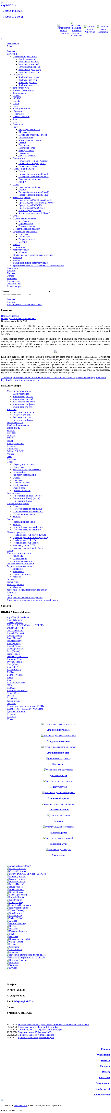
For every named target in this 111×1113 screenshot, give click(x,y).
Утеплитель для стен (28, 72)
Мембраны (23, 221)
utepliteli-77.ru (20, 1105)
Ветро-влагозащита (28, 226)
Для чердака (58, 855)
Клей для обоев (26, 150)
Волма (10, 677)
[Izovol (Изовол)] (15, 889)
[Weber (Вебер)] (15, 918)
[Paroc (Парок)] (15, 902)
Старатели (12, 698)
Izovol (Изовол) (14, 641)
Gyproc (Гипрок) (15, 630)
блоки (16, 184)
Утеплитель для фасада (29, 69)
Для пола (58, 821)
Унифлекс (23, 234)
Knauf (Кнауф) (14, 643)
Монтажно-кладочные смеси (32, 135)
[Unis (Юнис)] (14, 913)
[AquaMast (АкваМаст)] (19, 866)
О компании (103, 1054)
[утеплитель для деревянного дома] (58, 735)
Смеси (16, 127)
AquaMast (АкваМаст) (18, 617)
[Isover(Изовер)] (15, 887)
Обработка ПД (102, 1089)
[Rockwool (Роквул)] (17, 907)
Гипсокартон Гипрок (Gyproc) (33, 161)
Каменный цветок (16, 682)
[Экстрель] (12, 965)
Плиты (21, 171)
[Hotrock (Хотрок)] (16, 881)
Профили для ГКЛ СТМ (30, 205)
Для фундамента (26, 59)
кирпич (16, 260)
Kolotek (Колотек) (15, 646)
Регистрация (13, 43)
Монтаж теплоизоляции (30, 140)
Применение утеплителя (25, 56)
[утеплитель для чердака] (58, 849)
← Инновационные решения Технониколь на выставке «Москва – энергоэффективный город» (48, 377)
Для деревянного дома (58, 741)
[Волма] (11, 926)
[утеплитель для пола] (58, 815)
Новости (11, 302)
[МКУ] (10, 934)
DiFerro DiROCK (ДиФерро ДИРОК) (25, 625)
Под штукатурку (58, 787)
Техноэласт (24, 236)
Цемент (22, 142)
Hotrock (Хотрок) (15, 633)
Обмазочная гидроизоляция (26, 229)
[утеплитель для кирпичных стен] (58, 747)
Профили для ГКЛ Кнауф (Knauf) (34, 200)
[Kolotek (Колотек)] (17, 894)
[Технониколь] (14, 949)
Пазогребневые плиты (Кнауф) (33, 174)
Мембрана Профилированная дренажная (33, 255)
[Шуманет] (12, 962)
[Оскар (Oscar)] (15, 941)
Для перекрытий (58, 844)
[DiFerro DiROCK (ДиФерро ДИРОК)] (26, 874)
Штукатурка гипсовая (29, 129)
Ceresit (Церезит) (15, 622)
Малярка (22, 252)
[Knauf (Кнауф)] (15, 892)
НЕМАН (11, 688)
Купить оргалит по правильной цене (36, 1037)
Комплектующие (21, 249)
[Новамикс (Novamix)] (18, 939)
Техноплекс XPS (21, 87)
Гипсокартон (19, 158)
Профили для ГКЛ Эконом (31, 208)
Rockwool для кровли (29, 77)
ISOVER (17, 101)
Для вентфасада (58, 775)
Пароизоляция (25, 223)
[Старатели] (13, 947)
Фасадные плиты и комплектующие (30, 263)
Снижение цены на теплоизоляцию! (36, 1035)
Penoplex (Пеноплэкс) (17, 656)
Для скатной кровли (58, 809)
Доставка (105, 1066)
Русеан (10, 695)
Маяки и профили (21, 197)
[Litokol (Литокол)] (16, 897)
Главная (11, 299)
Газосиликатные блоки (29, 179)
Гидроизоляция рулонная (25, 231)
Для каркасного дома (58, 730)
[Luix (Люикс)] (14, 900)
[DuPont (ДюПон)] (16, 876)
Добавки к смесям (27, 155)
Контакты (104, 1077)
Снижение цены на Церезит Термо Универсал (40, 1029)
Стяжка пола (24, 153)
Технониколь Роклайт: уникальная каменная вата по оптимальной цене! (53, 1024)
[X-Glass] (12, 921)
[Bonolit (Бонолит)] (16, 868)
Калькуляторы (102, 1094)
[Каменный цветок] (17, 931)
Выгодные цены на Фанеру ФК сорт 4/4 (38, 1027)
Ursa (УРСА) (13, 667)
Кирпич (22, 182)
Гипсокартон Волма (28, 166)
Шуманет (17, 111)
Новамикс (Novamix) (17, 690)
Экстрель (11, 716)
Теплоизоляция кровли (29, 67)
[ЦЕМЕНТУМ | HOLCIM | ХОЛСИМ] (26, 957)
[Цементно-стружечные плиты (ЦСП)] (26, 955)
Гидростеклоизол (26, 239)
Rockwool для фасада (28, 85)
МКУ (9, 685)
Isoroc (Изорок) (14, 635)
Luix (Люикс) (13, 651)
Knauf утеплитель (21, 108)
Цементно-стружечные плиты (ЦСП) (25, 706)
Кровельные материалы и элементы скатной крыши (38, 265)
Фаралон (11, 703)
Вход (9, 46)
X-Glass (10, 672)
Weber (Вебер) (14, 669)
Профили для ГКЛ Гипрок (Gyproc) (35, 202)
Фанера (16, 119)
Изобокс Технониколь (23, 90)
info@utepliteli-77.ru (24, 1001)
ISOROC (17, 98)
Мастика (22, 242)
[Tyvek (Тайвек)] (15, 910)
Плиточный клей (26, 148)
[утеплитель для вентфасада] (58, 769)
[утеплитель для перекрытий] (58, 838)
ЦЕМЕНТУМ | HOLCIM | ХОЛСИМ (25, 709)
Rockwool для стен (27, 80)
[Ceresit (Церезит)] (16, 871)
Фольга (16, 244)
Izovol (15, 106)
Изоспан (11, 680)
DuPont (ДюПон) (15, 628)
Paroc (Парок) (13, 654)
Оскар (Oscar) (13, 693)
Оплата (106, 1072)
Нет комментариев (10, 316)
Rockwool (17, 74)
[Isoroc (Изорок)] (15, 884)
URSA (16, 103)
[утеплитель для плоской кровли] (58, 792)
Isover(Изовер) (14, 638)
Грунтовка (23, 145)
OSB (15, 121)
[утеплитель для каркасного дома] (58, 724)
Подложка (18, 124)
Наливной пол (25, 137)
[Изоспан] (12, 928)
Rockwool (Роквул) (16, 659)
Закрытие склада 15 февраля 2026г (35, 1032)
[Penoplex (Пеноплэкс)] (19, 905)
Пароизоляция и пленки (25, 218)
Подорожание (103, 1083)
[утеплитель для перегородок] (58, 826)
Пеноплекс (18, 114)
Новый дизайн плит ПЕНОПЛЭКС (24, 304)
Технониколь (19, 93)
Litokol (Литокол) (15, 648)
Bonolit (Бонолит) (15, 620)
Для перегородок (58, 832)
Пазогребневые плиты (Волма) (33, 176)
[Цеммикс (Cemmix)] (17, 960)
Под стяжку (58, 764)
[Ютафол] (12, 968)
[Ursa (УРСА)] (14, 915)
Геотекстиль (19, 247)
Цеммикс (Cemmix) (16, 711)
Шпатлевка (24, 132)
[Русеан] (11, 944)
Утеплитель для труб (28, 64)
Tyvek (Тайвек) (14, 661)
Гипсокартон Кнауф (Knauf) (32, 163)
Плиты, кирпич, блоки (24, 168)
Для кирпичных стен (58, 752)
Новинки (17, 257)
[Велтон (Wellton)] (16, 923)
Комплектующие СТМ (29, 210)
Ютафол (11, 719)
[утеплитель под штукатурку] (58, 781)
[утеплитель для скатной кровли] (58, 804)
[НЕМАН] (12, 936)
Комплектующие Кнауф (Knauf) (34, 213)
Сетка (15, 216)
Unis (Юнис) (13, 664)
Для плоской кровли (58, 798)
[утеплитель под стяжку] (58, 758)
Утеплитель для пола (28, 61)
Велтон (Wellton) (15, 675)
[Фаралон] (12, 952)
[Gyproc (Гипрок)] (16, 879)
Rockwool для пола (27, 82)
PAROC (17, 95)
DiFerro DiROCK (21, 116)
